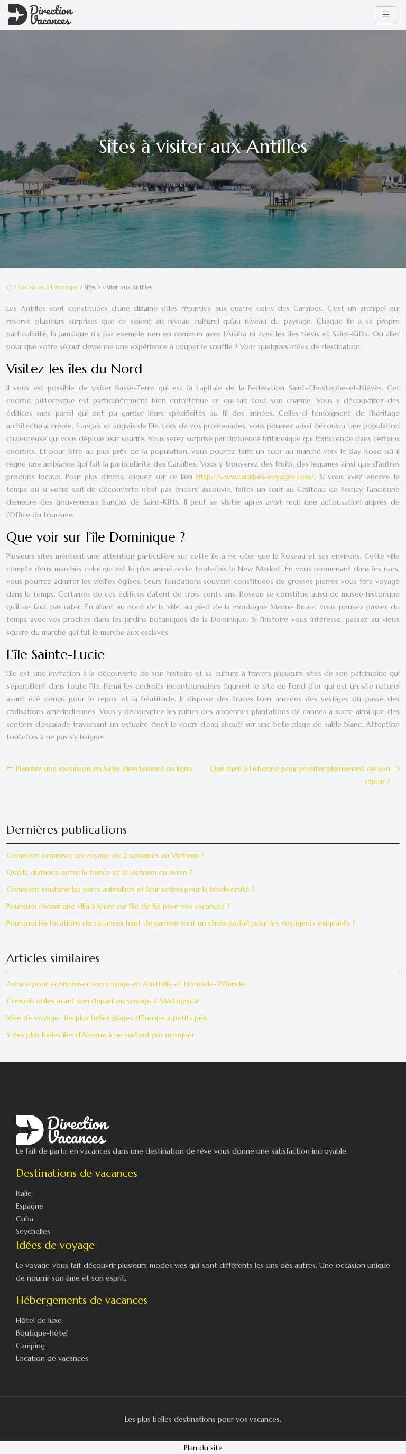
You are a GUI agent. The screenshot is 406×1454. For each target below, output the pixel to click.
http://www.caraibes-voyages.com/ (255, 476)
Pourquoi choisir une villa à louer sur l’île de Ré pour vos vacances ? (118, 906)
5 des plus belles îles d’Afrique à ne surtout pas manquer (100, 1034)
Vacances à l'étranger (48, 287)
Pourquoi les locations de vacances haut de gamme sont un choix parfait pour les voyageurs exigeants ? (180, 923)
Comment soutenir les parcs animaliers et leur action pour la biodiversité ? (130, 889)
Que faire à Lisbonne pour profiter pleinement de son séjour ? (300, 775)
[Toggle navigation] (386, 14)
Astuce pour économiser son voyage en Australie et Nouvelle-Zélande (125, 984)
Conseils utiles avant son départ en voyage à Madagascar (103, 1000)
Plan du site (203, 1447)
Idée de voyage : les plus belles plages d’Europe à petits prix (106, 1017)
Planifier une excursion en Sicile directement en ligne (104, 768)
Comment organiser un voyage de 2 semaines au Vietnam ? (105, 855)
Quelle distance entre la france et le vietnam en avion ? (99, 872)
